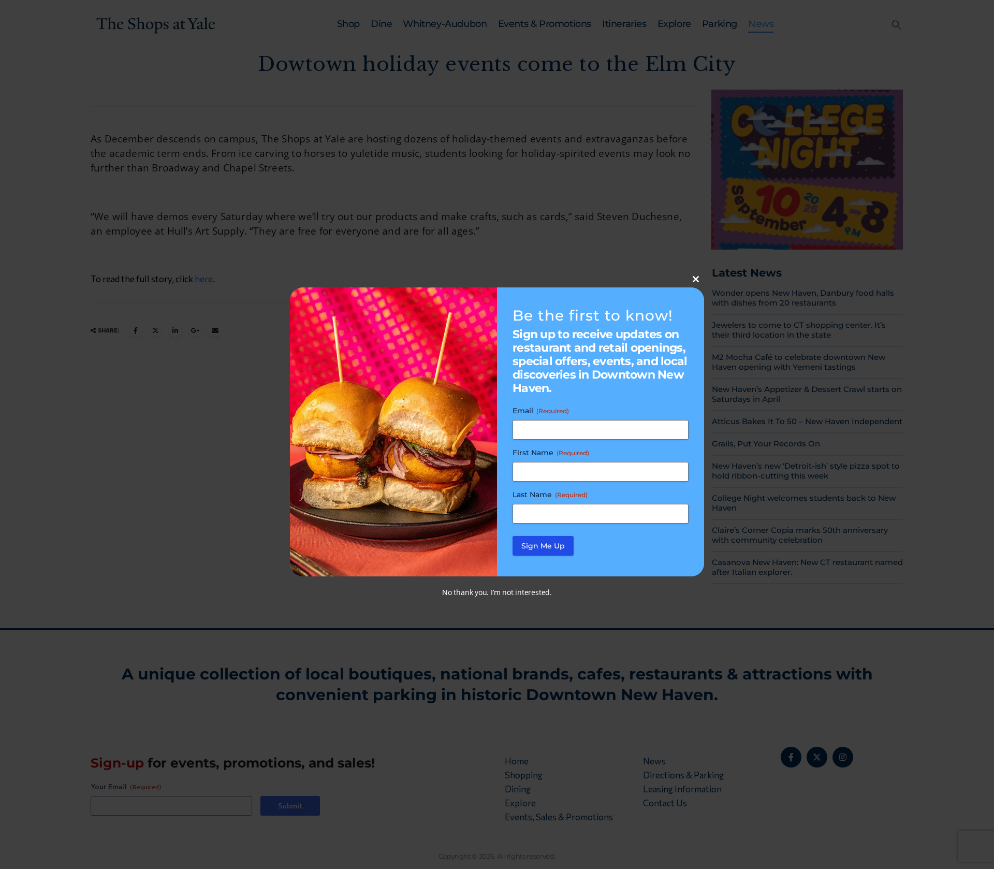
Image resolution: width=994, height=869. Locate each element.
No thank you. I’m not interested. (497, 592)
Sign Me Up (543, 546)
